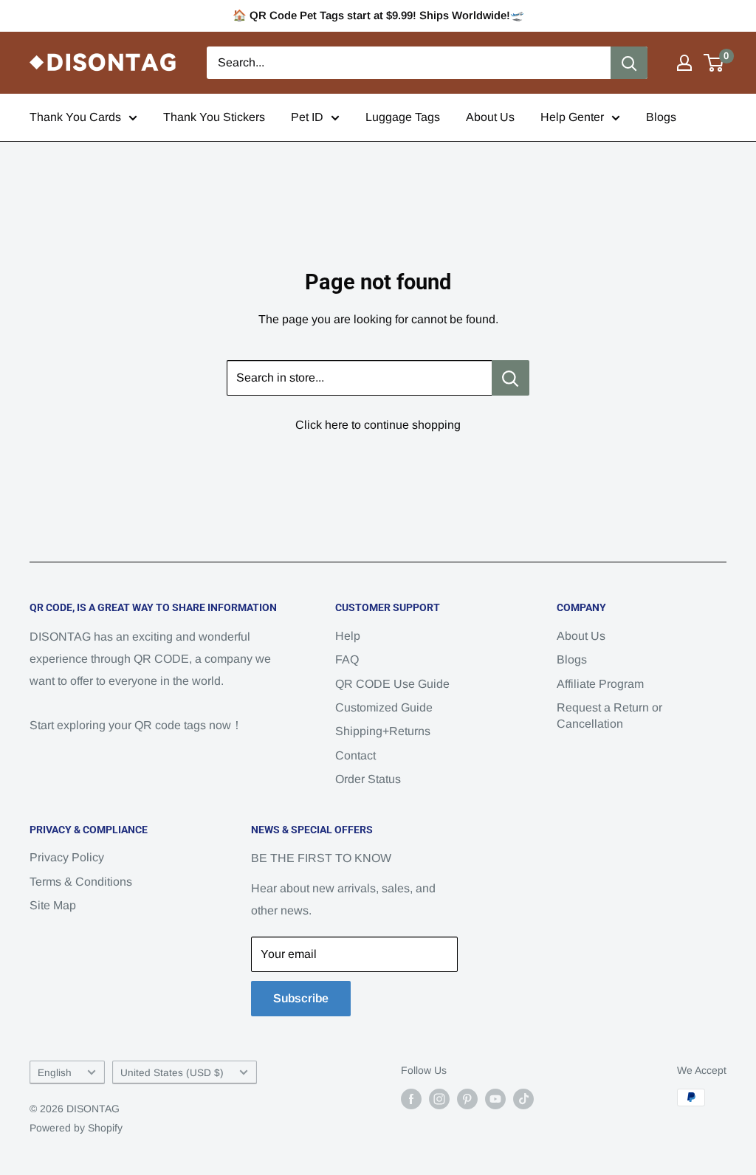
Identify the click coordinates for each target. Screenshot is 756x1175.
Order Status (368, 779)
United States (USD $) (172, 1072)
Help (347, 636)
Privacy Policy (67, 857)
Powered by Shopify (76, 1128)
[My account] (684, 63)
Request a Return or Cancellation (609, 715)
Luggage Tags (402, 117)
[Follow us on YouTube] (495, 1099)
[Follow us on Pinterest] (467, 1099)
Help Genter (572, 117)
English (55, 1072)
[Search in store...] (510, 378)
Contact (355, 755)
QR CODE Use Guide (392, 684)
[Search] (629, 62)
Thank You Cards (75, 117)
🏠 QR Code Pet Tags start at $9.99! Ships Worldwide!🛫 (378, 15)
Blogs (661, 117)
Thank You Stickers (214, 117)
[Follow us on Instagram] (439, 1099)
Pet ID (307, 117)
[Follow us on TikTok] (523, 1099)
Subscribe (301, 998)
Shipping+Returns (382, 731)
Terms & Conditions (81, 881)
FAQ (347, 659)
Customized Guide (384, 707)
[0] (714, 63)
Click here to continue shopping (378, 424)
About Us (490, 117)
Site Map (53, 905)
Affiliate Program (600, 684)
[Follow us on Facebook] (411, 1099)
